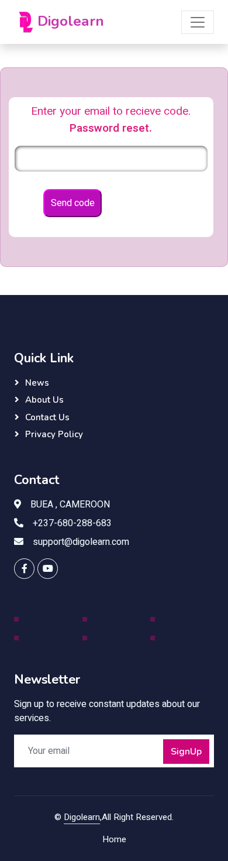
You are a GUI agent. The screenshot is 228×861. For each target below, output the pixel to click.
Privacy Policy (54, 434)
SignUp (186, 751)
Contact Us (47, 417)
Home (114, 839)
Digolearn (82, 817)
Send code (73, 203)
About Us (44, 400)
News (37, 383)
